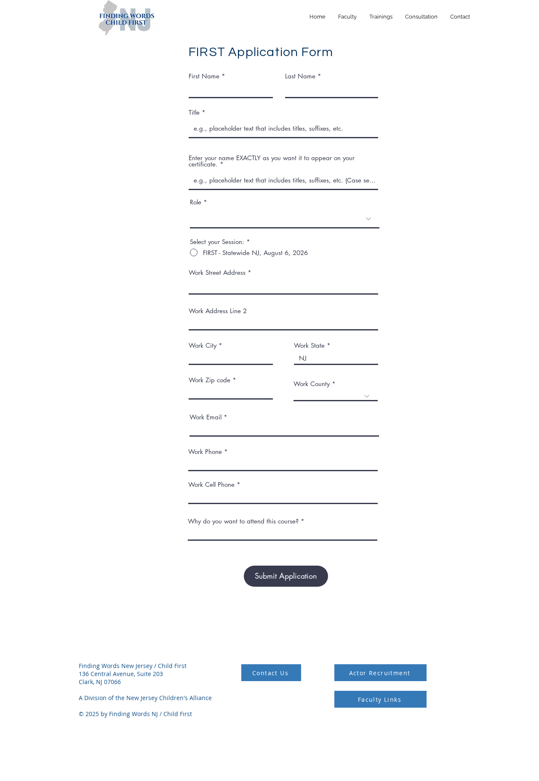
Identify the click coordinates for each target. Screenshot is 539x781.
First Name (204, 76)
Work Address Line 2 (218, 311)
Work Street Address (217, 272)
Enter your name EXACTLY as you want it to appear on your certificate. (272, 161)
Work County (312, 384)
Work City (202, 345)
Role (195, 202)
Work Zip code (209, 380)
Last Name (300, 76)
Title (194, 112)
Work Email (205, 417)
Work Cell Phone (211, 484)
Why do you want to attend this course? (243, 521)
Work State (309, 345)
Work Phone (205, 451)
